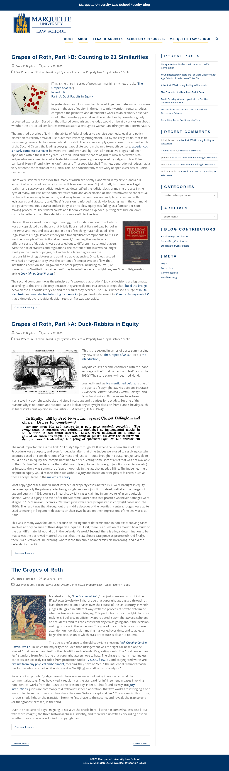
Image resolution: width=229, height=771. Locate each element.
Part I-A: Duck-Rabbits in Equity (72, 96)
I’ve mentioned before (120, 383)
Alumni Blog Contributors (174, 241)
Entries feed (167, 268)
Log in (164, 263)
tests (21, 294)
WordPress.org (169, 277)
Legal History (112, 72)
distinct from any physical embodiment (37, 664)
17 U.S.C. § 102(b (97, 660)
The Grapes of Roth (37, 570)
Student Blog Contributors (175, 245)
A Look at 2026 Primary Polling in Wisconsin (184, 85)
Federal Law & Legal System (52, 72)
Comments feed (169, 272)
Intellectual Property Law (87, 72)
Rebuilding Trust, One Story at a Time (180, 120)
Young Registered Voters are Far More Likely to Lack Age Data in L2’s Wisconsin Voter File (188, 76)
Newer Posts (20, 743)
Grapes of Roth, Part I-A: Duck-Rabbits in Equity (75, 324)
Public (126, 72)
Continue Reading (27, 308)
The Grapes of (116, 355)
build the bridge (136, 286)
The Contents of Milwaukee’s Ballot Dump (183, 92)
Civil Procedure (25, 72)
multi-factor (39, 294)
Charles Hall (167, 150)
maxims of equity (58, 477)
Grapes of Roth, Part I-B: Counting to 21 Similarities (79, 57)
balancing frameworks (63, 294)
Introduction (59, 92)
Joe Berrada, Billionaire (189, 150)
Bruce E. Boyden (25, 66)
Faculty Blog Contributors (174, 236)
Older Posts (141, 743)
